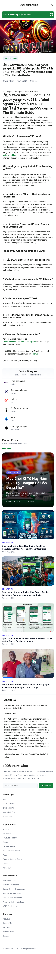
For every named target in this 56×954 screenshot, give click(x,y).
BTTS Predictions (10, 906)
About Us (6, 919)
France (5, 842)
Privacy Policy (8, 932)
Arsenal (6, 829)
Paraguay (7, 868)
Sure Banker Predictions (12, 893)
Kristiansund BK (9, 846)
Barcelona (7, 833)
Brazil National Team (11, 851)
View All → (6, 448)
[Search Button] (52, 5)
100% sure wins (28, 5)
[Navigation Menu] (4, 5)
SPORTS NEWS (9, 804)
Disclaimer (7, 936)
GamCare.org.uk (42, 746)
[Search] (52, 5)
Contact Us (7, 923)
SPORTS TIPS (14, 473)
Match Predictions (10, 880)
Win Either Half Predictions (13, 902)
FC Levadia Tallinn (10, 838)
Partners (6, 927)
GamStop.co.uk (10, 749)
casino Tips (7, 817)
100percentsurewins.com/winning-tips (19, 342)
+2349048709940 (27, 754)
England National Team (12, 859)
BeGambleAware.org (26, 746)
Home (35, 354)
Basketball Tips (9, 812)
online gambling (10, 155)
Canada (6, 864)
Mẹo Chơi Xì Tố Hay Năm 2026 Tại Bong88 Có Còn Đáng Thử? (26, 482)
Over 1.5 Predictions (11, 885)
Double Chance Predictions (14, 889)
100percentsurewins (23, 719)
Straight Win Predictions (12, 898)
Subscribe (46, 785)
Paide (5, 855)
